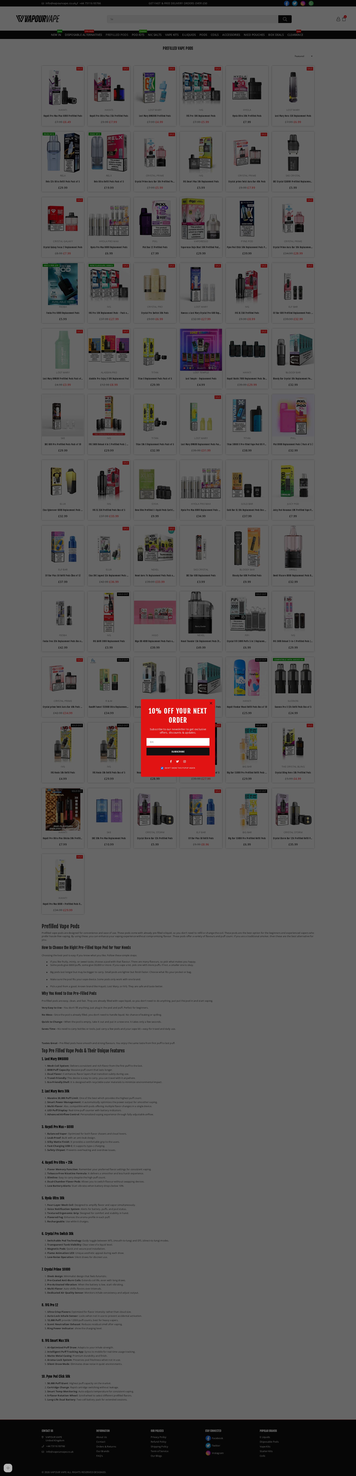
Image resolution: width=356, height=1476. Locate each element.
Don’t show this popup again (180, 768)
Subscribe (178, 751)
